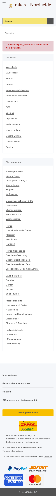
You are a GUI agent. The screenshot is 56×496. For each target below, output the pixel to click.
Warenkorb (11, 67)
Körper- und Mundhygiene (19, 314)
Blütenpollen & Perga (16, 180)
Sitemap (10, 113)
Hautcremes (12, 309)
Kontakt (9, 78)
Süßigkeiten (12, 194)
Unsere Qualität (13, 136)
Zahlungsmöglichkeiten (17, 90)
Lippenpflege (12, 318)
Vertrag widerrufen (28, 412)
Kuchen (9, 289)
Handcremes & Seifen (16, 305)
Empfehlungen (14, 339)
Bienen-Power (13, 176)
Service (9, 147)
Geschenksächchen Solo (18, 260)
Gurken (9, 284)
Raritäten (10, 244)
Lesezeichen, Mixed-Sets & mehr (22, 269)
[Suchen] (50, 21)
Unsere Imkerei (13, 130)
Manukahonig (14, 343)
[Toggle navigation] (4, 2)
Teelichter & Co (13, 214)
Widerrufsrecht (13, 124)
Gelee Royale (12, 185)
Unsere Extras (13, 141)
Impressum (11, 118)
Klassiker (10, 235)
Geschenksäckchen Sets (18, 264)
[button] (20, 13)
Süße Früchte (12, 293)
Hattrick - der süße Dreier (18, 230)
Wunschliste (12, 72)
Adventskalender (15, 330)
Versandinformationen (17, 95)
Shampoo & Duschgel (16, 323)
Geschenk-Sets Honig (16, 255)
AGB (8, 107)
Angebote (12, 334)
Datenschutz (12, 101)
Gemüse (10, 280)
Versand (48, 456)
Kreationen (11, 239)
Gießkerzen (11, 205)
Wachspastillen (13, 219)
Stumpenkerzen (13, 210)
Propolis (10, 189)
